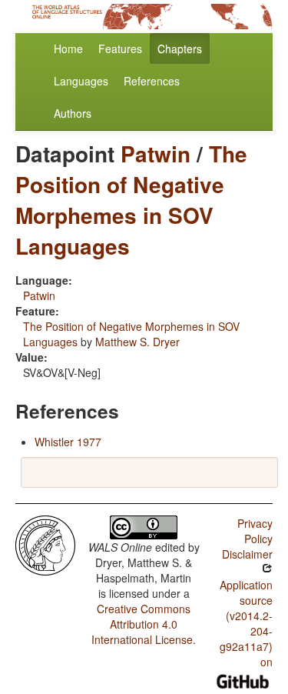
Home (68, 48)
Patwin (155, 153)
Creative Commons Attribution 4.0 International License (142, 624)
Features (120, 48)
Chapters (179, 48)
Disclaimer (247, 554)
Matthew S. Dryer (137, 341)
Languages (81, 80)
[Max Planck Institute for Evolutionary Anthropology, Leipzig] (45, 544)
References (152, 80)
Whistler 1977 (68, 441)
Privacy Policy (255, 530)
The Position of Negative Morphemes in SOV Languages (131, 200)
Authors (72, 113)
